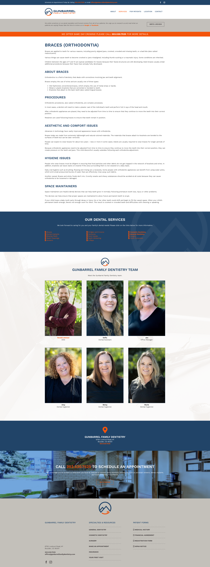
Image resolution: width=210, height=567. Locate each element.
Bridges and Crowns (96, 232)
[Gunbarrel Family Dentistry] (105, 503)
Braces (49, 232)
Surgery (133, 236)
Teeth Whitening (94, 238)
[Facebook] (46, 562)
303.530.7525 (79, 2)
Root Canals (93, 236)
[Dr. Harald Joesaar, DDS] (63, 281)
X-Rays (91, 240)
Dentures (92, 234)
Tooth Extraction (136, 238)
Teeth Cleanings (52, 238)
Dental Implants (52, 234)
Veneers (49, 240)
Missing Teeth (51, 236)
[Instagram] (50, 562)
